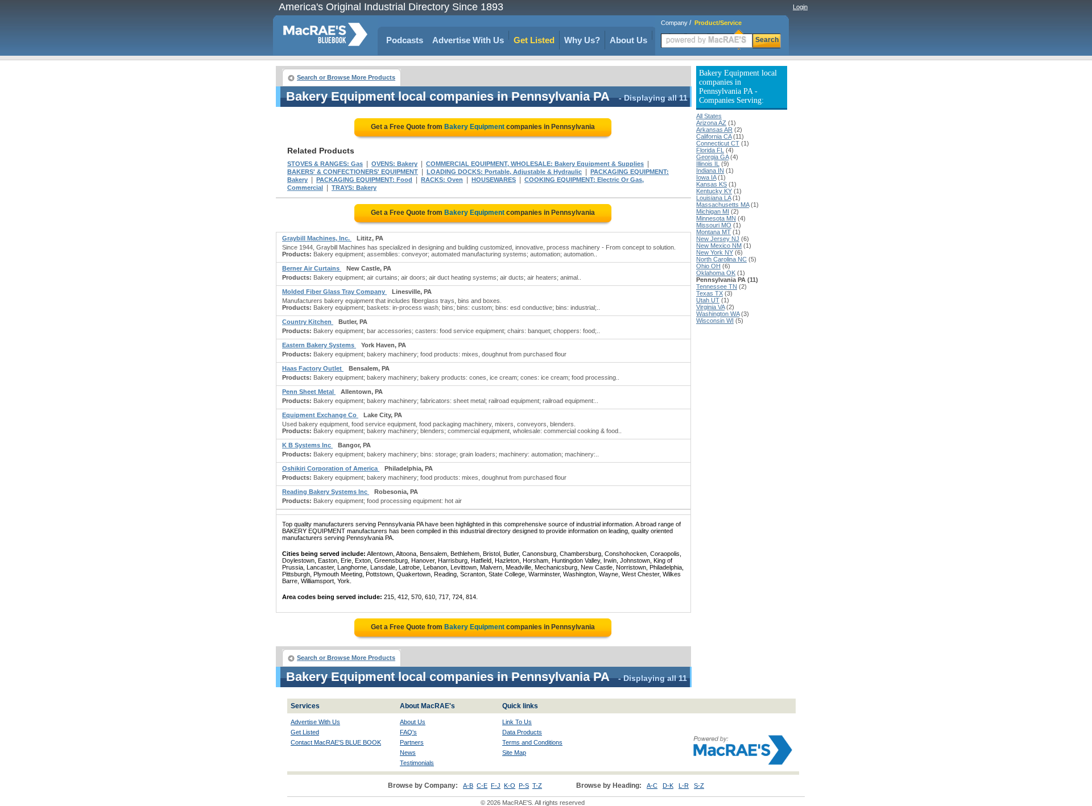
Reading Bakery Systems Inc (325, 491)
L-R (684, 785)
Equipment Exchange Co (320, 415)
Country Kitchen (307, 321)
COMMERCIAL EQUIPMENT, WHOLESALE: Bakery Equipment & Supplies (535, 163)
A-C (652, 785)
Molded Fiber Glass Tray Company (334, 291)
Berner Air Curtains (311, 268)
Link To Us (517, 721)
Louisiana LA (713, 197)
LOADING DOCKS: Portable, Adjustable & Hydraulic (504, 171)
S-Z (699, 785)
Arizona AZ (711, 122)
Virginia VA (710, 307)
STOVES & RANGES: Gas (325, 163)
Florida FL (710, 150)
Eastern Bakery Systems (319, 345)
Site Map (514, 752)
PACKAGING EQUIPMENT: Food (364, 179)
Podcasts (404, 40)
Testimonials (417, 762)
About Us (628, 40)
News (408, 752)
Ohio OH (708, 266)
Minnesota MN (716, 218)
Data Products (522, 732)
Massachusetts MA (722, 204)
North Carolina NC (721, 259)
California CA (713, 136)
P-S (524, 785)
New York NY (714, 252)
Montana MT (713, 231)
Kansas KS (711, 184)
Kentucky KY (714, 191)
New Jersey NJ (717, 238)
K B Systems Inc (307, 445)
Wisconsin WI (715, 320)
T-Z (537, 785)
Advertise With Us (468, 40)
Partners (412, 742)
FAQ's (408, 732)
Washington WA (717, 313)
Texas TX (709, 293)
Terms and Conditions (532, 742)
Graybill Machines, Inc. (316, 238)
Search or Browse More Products (346, 77)
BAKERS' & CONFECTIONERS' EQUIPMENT (352, 171)
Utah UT (707, 300)
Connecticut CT (717, 143)
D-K (668, 785)
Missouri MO (713, 225)
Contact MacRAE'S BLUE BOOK (336, 742)
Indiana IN (710, 170)
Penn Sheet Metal (309, 391)
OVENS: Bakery (394, 163)
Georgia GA (712, 156)
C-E (482, 785)
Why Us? (582, 40)
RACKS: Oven (442, 179)
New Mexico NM (719, 245)
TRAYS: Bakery (354, 187)
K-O (509, 785)
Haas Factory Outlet (313, 368)
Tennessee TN (716, 286)
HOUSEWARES (493, 179)
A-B (468, 785)
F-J (495, 785)
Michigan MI (712, 211)
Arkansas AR (714, 129)
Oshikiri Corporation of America (330, 468)
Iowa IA (706, 177)
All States (709, 116)
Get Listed (534, 40)
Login (800, 6)
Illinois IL (707, 163)
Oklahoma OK (715, 272)
